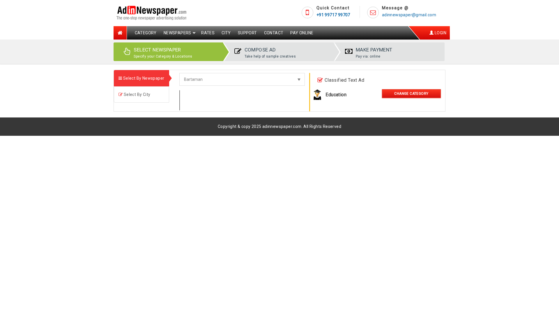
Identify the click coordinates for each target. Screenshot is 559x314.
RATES (208, 33)
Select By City (136, 94)
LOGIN (440, 33)
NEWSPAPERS (177, 33)
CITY (226, 33)
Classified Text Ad (344, 80)
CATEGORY (146, 33)
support (247, 33)
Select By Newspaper (143, 78)
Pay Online (301, 33)
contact (274, 33)
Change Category (411, 94)
